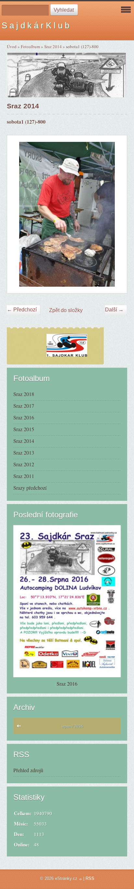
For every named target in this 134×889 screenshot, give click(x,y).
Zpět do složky (66, 310)
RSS (90, 878)
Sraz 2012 (23, 464)
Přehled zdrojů (28, 770)
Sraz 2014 (53, 46)
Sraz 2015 (23, 429)
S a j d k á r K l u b (35, 25)
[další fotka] (116, 214)
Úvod (12, 46)
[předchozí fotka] (17, 214)
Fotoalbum (30, 46)
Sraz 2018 (23, 393)
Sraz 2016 (23, 417)
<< (20, 727)
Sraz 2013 (23, 452)
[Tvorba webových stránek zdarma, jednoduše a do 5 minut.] (81, 879)
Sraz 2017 (23, 405)
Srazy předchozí (30, 487)
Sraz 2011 (23, 475)
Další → (114, 309)
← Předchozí (22, 309)
